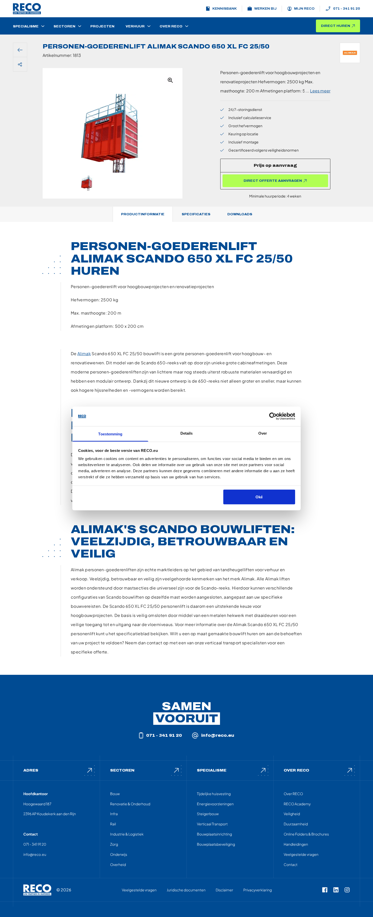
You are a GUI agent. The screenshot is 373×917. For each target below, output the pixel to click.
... (318, 90)
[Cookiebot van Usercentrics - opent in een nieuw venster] (273, 416)
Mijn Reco (304, 8)
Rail (113, 824)
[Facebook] (324, 889)
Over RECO (293, 793)
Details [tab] (186, 433)
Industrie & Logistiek (127, 834)
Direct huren (335, 26)
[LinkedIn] (335, 889)
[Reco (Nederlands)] (27, 8)
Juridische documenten (186, 890)
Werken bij (265, 8)
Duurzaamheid (296, 824)
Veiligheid (292, 813)
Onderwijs (118, 854)
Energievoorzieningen (215, 803)
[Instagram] (347, 889)
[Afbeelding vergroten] (170, 80)
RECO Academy (297, 803)
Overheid (118, 864)
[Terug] (20, 50)
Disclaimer (224, 890)
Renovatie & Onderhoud (130, 803)
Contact (290, 864)
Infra (114, 813)
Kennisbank (224, 8)
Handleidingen (296, 844)
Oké (259, 497)
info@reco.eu (217, 735)
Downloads (239, 214)
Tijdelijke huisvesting (214, 793)
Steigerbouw (208, 813)
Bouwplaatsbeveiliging (216, 844)
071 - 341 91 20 (346, 8)
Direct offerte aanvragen (273, 181)
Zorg (114, 844)
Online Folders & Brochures (306, 834)
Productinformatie (142, 214)
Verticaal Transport (212, 824)
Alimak (84, 353)
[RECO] (37, 889)
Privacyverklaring (257, 890)
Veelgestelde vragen (301, 854)
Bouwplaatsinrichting (214, 834)
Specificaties (196, 214)
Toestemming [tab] (110, 434)
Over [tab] (262, 433)
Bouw (115, 793)
